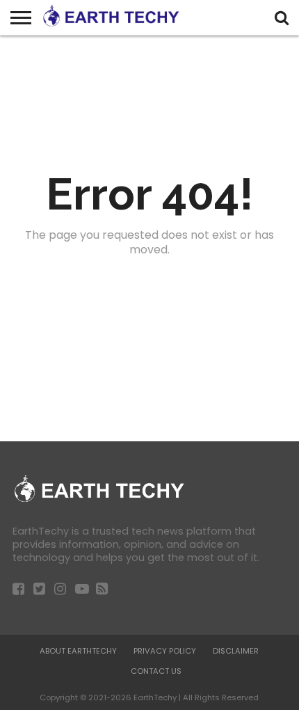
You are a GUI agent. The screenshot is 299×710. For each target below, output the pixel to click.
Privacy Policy (165, 650)
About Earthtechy (78, 650)
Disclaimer (236, 650)
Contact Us (156, 671)
